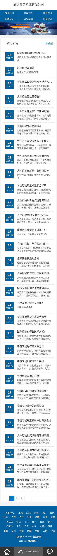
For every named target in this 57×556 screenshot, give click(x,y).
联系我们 (47, 19)
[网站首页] (7, 551)
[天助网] (28, 541)
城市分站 (9, 512)
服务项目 (47, 13)
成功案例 (28, 19)
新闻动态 (28, 13)
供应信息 (9, 19)
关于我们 (9, 13)
